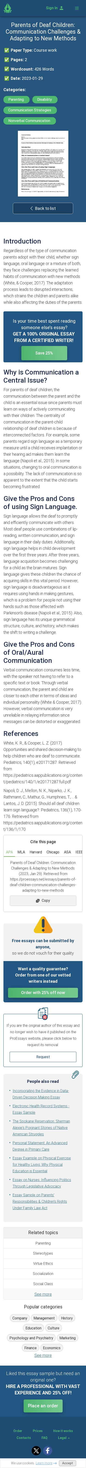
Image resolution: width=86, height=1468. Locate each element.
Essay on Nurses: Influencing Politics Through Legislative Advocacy (42, 1183)
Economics (52, 1348)
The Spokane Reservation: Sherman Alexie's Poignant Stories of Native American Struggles (41, 1127)
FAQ (44, 1438)
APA (9, 852)
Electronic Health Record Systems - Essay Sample (41, 1109)
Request (43, 1057)
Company (19, 1318)
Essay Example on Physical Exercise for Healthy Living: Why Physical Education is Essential (42, 1164)
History (67, 1318)
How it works (63, 1431)
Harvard (36, 852)
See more (43, 1294)
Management (44, 1318)
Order (17, 1431)
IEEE (79, 852)
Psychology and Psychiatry (31, 1338)
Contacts (24, 1438)
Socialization (43, 1273)
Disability (45, 99)
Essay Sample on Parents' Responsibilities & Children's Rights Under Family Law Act (40, 1201)
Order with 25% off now (43, 992)
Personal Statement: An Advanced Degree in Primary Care (40, 1146)
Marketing (67, 1338)
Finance (30, 1348)
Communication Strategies (30, 110)
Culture (53, 1328)
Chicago (53, 852)
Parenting (16, 99)
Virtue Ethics (43, 1263)
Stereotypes (43, 1253)
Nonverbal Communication (29, 121)
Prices (38, 1431)
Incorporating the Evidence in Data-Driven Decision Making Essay (41, 1094)
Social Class (43, 1284)
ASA (67, 852)
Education (33, 1328)
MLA (21, 852)
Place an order (43, 1405)
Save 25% (44, 353)
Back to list (45, 208)
